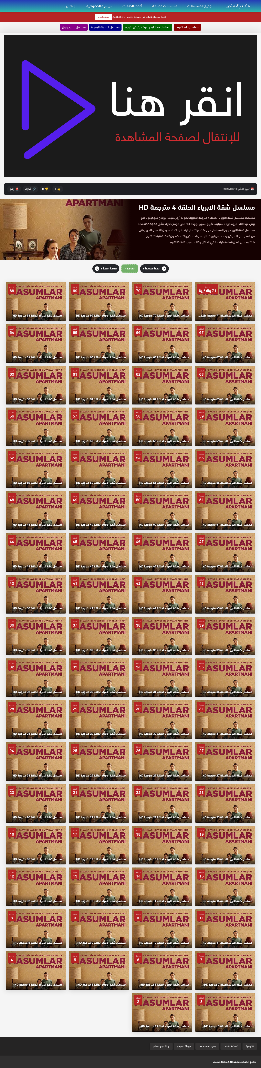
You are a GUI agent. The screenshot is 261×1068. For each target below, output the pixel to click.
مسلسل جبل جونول (74, 27)
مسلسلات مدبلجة (164, 6)
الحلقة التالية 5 (106, 268)
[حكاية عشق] (239, 5)
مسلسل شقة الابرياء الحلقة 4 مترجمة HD (197, 207)
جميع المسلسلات (199, 6)
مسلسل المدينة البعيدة (105, 27)
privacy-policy (161, 1046)
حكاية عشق (220, 1061)
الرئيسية (250, 1046)
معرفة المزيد (103, 17)
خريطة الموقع (184, 1046)
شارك (30, 189)
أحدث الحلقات (132, 6)
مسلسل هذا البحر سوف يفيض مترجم (147, 27)
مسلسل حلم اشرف (187, 27)
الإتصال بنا (69, 6)
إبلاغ (14, 189)
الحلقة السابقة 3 (154, 268)
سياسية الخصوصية (99, 6)
